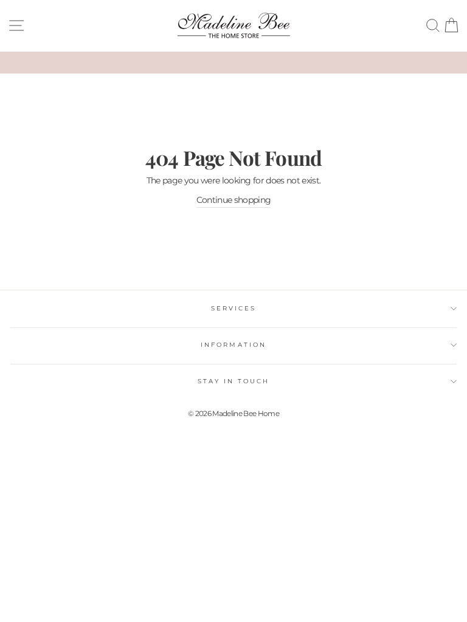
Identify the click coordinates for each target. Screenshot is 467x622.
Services (233, 308)
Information (233, 345)
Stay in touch (234, 381)
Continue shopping (233, 200)
